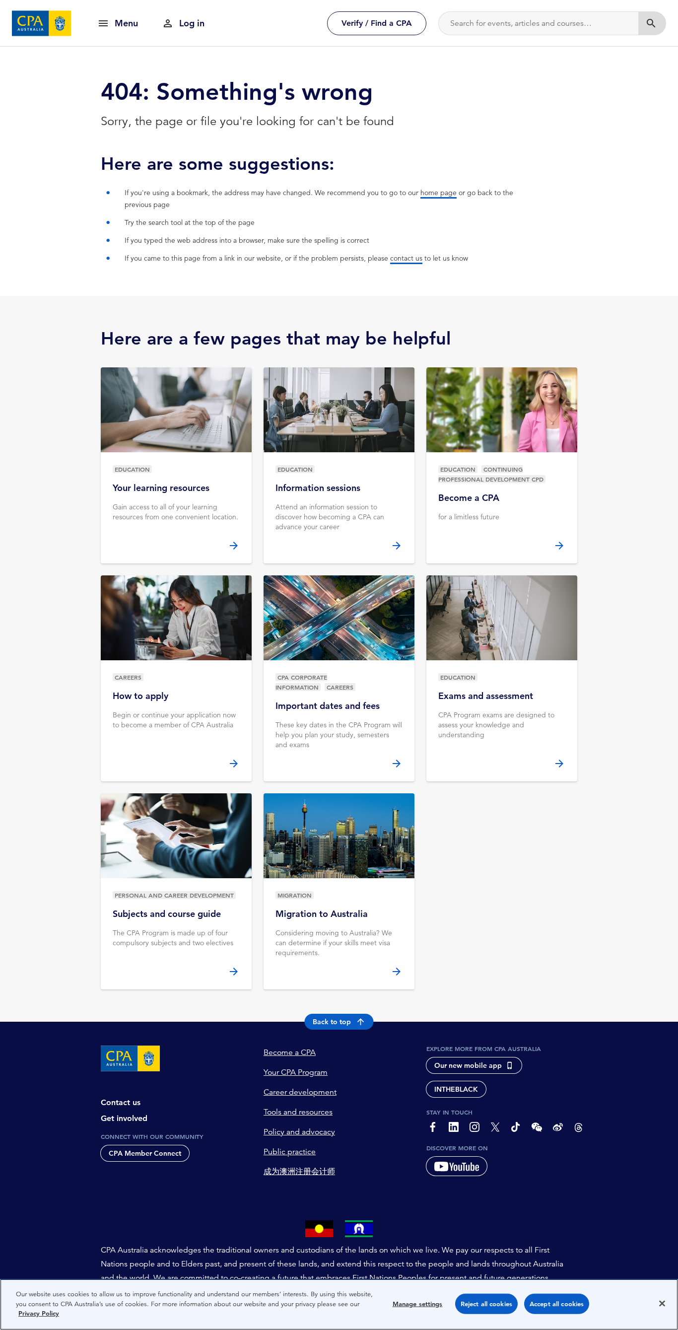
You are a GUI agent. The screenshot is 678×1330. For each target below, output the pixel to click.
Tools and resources (298, 1112)
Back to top (332, 1021)
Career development (300, 1092)
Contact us (120, 1102)
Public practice (290, 1152)
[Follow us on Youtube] (456, 1166)
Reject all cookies (486, 1304)
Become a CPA (290, 1052)
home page (438, 192)
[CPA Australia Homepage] (41, 23)
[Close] (662, 1304)
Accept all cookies (557, 1304)
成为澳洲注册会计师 (299, 1172)
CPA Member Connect (145, 1153)
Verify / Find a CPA (376, 23)
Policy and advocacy (299, 1132)
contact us (406, 258)
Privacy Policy (38, 1313)
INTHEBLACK (456, 1089)
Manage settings (418, 1304)
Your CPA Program (296, 1072)
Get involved (124, 1118)
